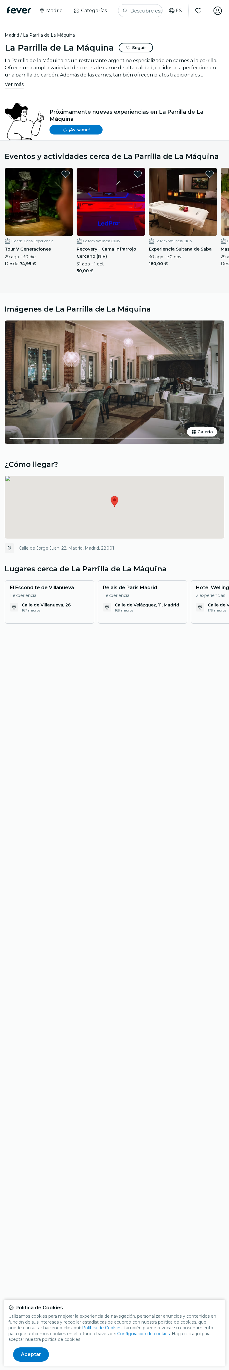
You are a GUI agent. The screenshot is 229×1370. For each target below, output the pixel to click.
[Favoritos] (198, 11)
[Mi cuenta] (217, 11)
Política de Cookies (101, 1327)
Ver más (14, 84)
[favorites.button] (65, 174)
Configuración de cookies (143, 1333)
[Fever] (19, 10)
